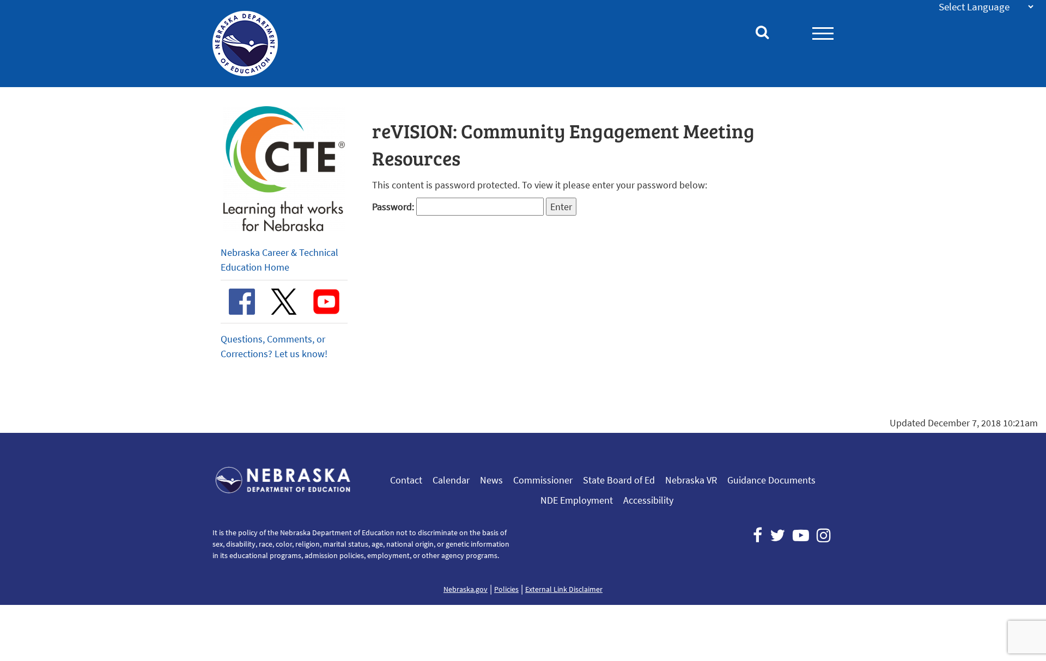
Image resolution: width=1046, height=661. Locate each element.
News (491, 480)
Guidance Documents (771, 480)
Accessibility (648, 500)
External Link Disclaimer (564, 589)
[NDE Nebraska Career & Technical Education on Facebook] (242, 302)
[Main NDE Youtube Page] (801, 535)
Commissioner (543, 480)
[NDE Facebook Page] (757, 535)
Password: (394, 206)
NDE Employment (576, 500)
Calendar (451, 480)
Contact (406, 480)
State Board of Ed (619, 480)
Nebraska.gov (465, 589)
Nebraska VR (691, 480)
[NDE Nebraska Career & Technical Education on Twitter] (284, 302)
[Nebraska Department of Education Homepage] (257, 43)
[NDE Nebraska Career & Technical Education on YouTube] (326, 302)
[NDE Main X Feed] (777, 535)
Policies (506, 589)
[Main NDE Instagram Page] (824, 535)
